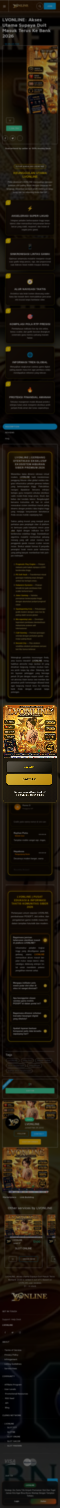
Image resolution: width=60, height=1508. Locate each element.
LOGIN (29, 766)
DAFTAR (29, 779)
